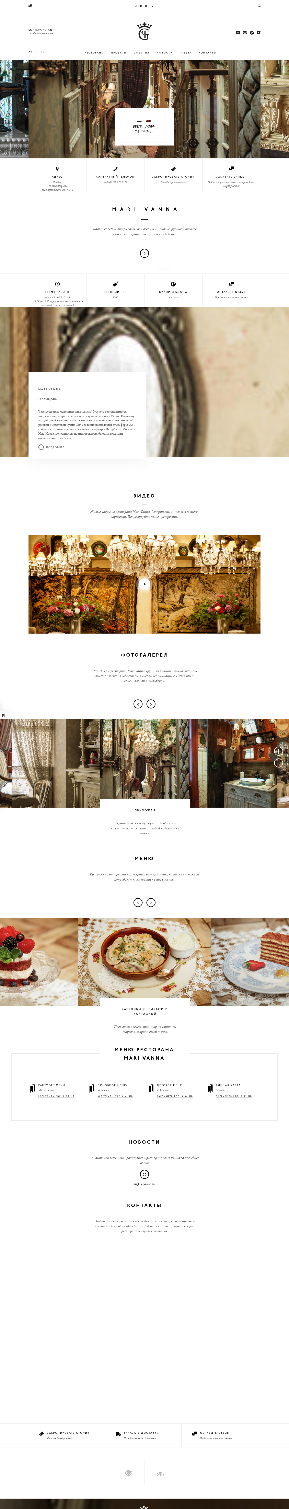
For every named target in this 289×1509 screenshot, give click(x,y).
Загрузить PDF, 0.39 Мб (234, 1096)
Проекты (119, 53)
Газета (186, 53)
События (142, 53)
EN (43, 53)
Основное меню (112, 1085)
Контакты (207, 53)
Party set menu (51, 1085)
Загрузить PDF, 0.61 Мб (115, 1096)
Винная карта (228, 1085)
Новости (165, 53)
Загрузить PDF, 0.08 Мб (175, 1096)
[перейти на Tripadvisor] (160, 1473)
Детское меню (170, 1085)
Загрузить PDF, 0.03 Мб (56, 1096)
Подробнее (55, 447)
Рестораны (94, 53)
